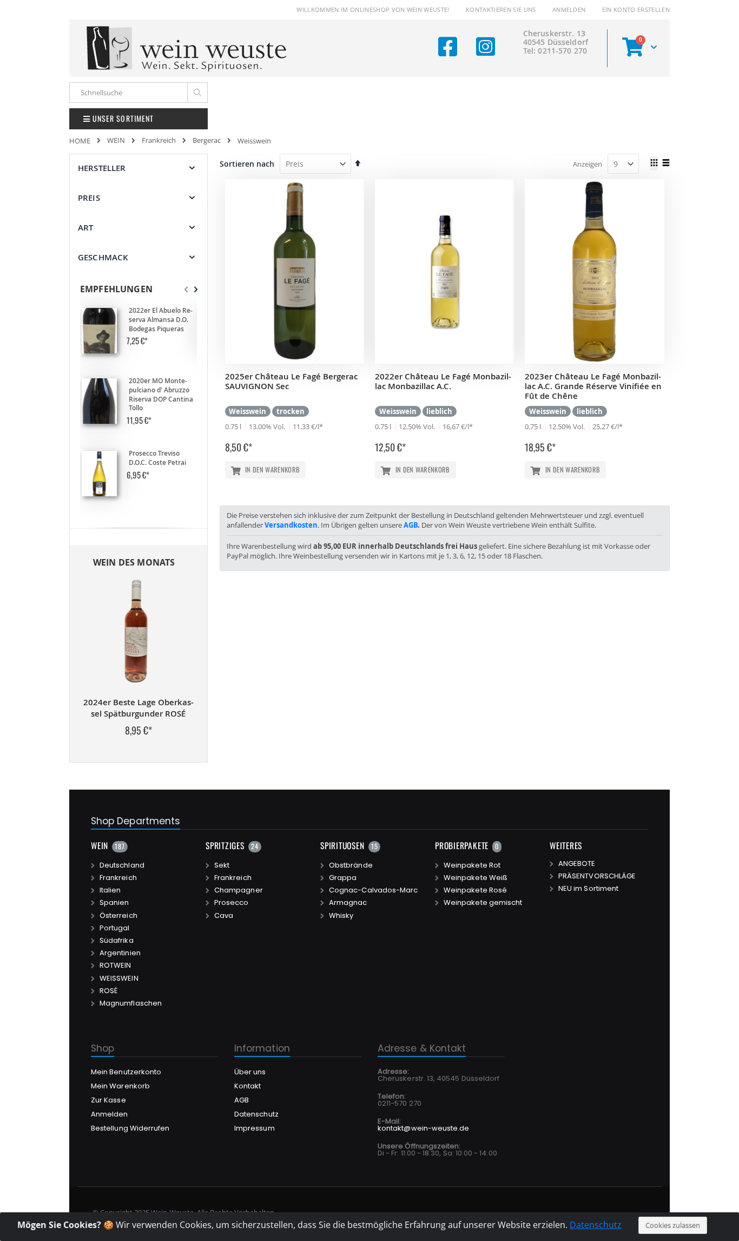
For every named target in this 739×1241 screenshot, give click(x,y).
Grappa (343, 878)
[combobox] (138, 92)
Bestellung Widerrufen (130, 1128)
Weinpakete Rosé (475, 890)
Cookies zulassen (672, 1225)
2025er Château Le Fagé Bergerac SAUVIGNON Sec (291, 381)
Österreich (118, 916)
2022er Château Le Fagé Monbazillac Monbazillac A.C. (443, 381)
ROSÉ (108, 991)
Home (79, 141)
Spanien (114, 903)
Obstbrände (351, 865)
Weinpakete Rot (472, 865)
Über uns (250, 1072)
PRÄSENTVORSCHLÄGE (597, 876)
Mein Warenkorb (120, 1086)
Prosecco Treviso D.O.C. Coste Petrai (157, 458)
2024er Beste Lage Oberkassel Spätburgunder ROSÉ (138, 708)
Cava (223, 916)
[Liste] (666, 163)
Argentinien (120, 953)
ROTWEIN (115, 965)
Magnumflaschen (131, 1003)
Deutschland (122, 865)
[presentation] (196, 289)
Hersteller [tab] (102, 168)
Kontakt (247, 1086)
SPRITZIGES (225, 845)
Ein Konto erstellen (636, 9)
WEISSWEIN (119, 978)
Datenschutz (596, 1225)
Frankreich (159, 140)
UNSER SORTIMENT (122, 118)
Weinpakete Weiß (475, 878)
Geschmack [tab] (103, 257)
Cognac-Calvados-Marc (373, 890)
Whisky (341, 916)
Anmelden (569, 9)
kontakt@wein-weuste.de (423, 1128)
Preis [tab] (89, 197)
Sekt (221, 865)
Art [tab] (85, 227)
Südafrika (117, 940)
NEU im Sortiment (588, 889)
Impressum (254, 1128)
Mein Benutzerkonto (126, 1072)
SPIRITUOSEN (342, 845)
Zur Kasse (108, 1100)
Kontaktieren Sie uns (501, 9)
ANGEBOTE (577, 864)
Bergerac (207, 140)
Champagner (238, 890)
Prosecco (231, 903)
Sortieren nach (247, 164)
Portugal (115, 928)
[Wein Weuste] (186, 48)
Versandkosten (291, 525)
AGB (411, 525)
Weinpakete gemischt (483, 903)
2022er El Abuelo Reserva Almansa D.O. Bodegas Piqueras (161, 319)
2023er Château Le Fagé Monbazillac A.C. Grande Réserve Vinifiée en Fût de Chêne (593, 386)
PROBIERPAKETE (462, 845)
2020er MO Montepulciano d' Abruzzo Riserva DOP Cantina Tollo (161, 394)
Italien (110, 890)
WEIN (116, 140)
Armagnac (348, 903)
